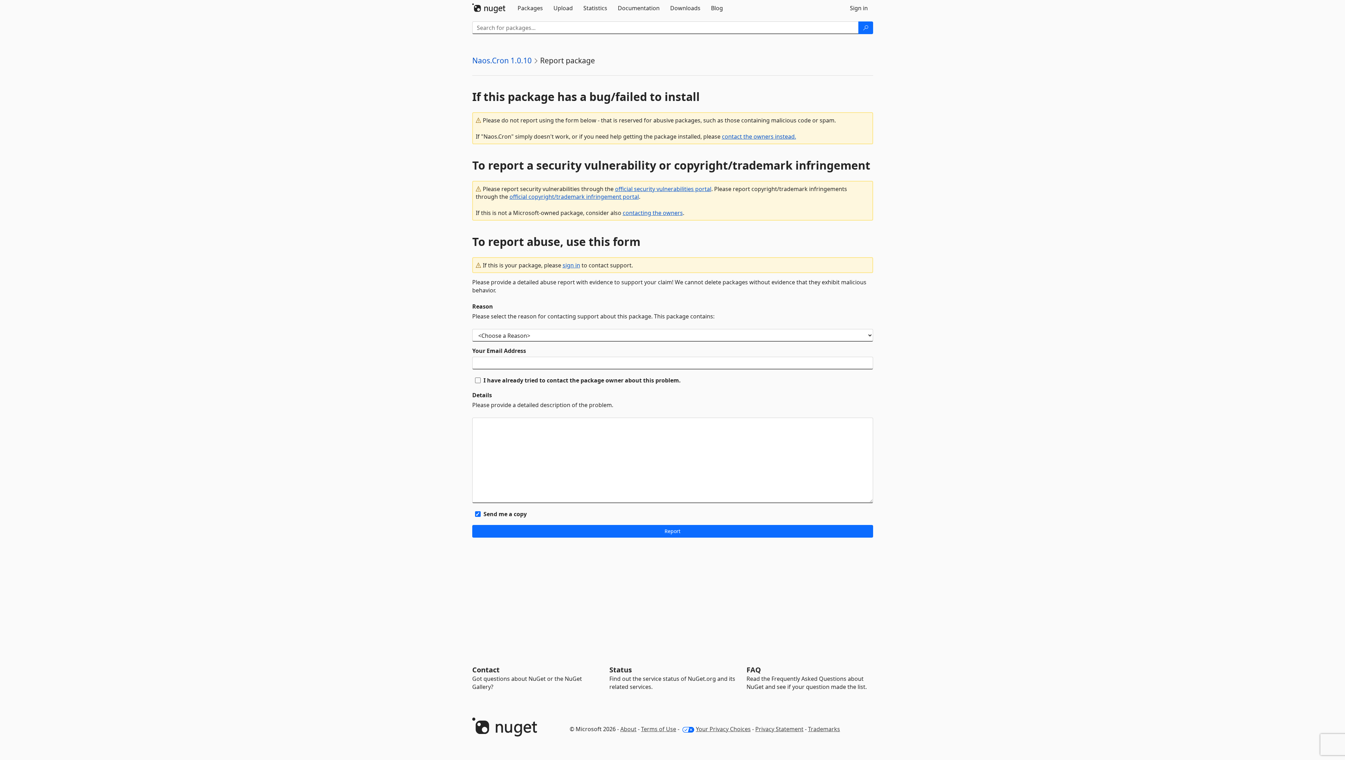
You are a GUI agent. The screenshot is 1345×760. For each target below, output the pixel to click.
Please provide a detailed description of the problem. (542, 405)
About (628, 729)
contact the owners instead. (759, 136)
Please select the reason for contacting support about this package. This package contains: (593, 316)
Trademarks (824, 729)
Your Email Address (499, 351)
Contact (486, 669)
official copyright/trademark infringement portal (574, 197)
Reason (482, 306)
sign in (571, 265)
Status (620, 669)
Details (482, 395)
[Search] (865, 27)
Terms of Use (658, 729)
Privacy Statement (779, 729)
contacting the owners (653, 213)
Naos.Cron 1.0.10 (502, 60)
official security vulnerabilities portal (663, 189)
